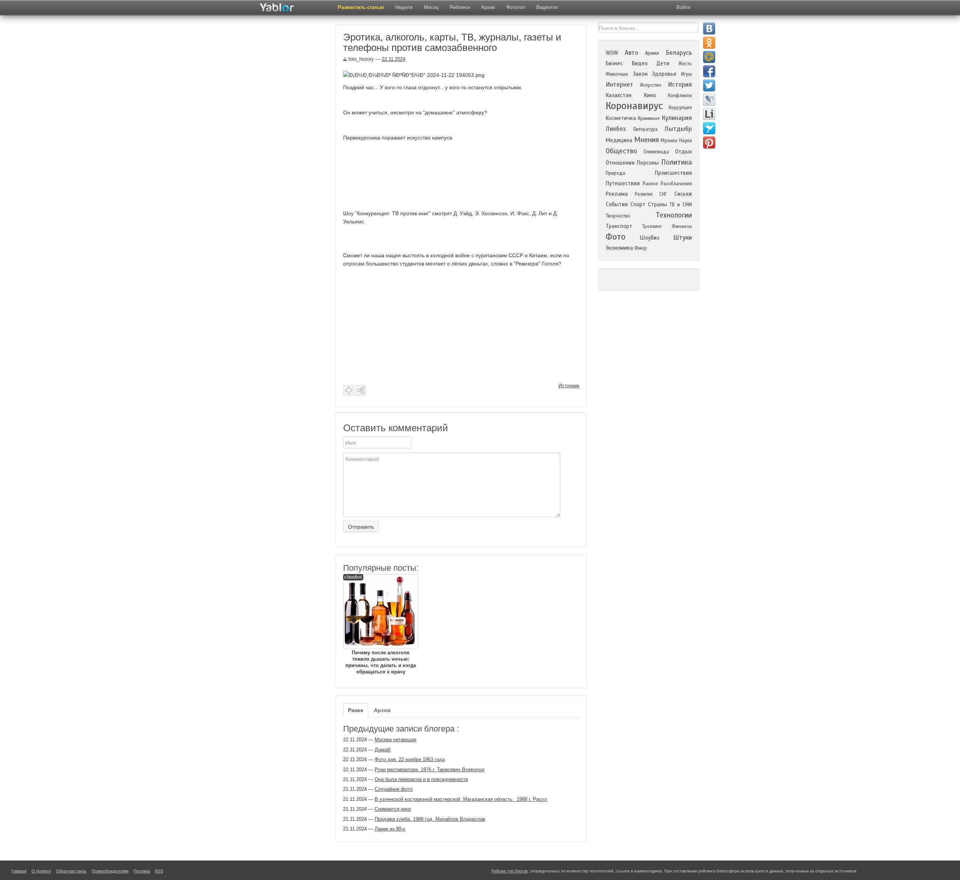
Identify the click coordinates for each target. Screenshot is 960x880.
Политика (676, 162)
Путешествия (623, 183)
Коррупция (680, 108)
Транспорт (619, 226)
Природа (615, 173)
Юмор (640, 248)
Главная (19, 871)
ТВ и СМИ (680, 205)
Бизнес (614, 63)
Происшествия (673, 172)
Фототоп (515, 7)
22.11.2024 (393, 59)
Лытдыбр (678, 129)
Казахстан (619, 95)
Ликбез (616, 129)
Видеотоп (547, 7)
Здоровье (664, 73)
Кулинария (677, 118)
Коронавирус (634, 105)
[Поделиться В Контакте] (709, 28)
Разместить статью (361, 7)
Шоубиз (649, 237)
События (617, 204)
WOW (612, 52)
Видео (640, 63)
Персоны (648, 162)
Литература (645, 129)
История (680, 84)
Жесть (685, 64)
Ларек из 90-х (390, 829)
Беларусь (679, 53)
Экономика (619, 247)
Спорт (637, 204)
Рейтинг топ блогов (509, 871)
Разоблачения (676, 184)
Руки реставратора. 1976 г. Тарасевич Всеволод (429, 769)
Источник (568, 385)
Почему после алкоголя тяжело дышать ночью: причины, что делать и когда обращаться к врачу (380, 624)
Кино (650, 95)
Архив (488, 7)
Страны (657, 204)
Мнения (646, 139)
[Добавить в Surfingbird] (709, 128)
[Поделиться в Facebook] (709, 71)
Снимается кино (393, 809)
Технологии (674, 215)
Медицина (619, 140)
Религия (643, 194)
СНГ (663, 194)
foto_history (360, 59)
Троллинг (652, 226)
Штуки (682, 237)
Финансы (682, 226)
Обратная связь (71, 871)
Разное (650, 184)
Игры (686, 74)
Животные (617, 74)
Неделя (403, 7)
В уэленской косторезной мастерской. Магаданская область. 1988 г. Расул (461, 799)
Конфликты (680, 96)
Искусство (651, 85)
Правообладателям (110, 871)
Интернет (619, 84)
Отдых (683, 151)
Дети (662, 63)
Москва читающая (395, 739)
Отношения (620, 162)
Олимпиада (656, 152)
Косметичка (621, 118)
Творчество (618, 216)
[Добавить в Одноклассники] (709, 43)
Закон (640, 73)
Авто (631, 53)
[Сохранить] (349, 390)
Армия (652, 53)
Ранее (355, 710)
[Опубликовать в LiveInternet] (709, 114)
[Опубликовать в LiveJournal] (709, 100)
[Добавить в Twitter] (709, 85)
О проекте (41, 871)
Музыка (669, 141)
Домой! (383, 750)
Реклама (617, 193)
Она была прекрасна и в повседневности (421, 779)
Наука (685, 141)
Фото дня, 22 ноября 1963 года (410, 759)
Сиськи (683, 193)
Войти (683, 7)
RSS (159, 871)
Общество (621, 151)
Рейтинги (460, 7)
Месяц (431, 7)
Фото (616, 236)
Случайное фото (393, 789)
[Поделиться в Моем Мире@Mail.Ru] (709, 57)
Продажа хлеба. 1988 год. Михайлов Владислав (430, 819)
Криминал (649, 118)
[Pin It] (709, 142)
